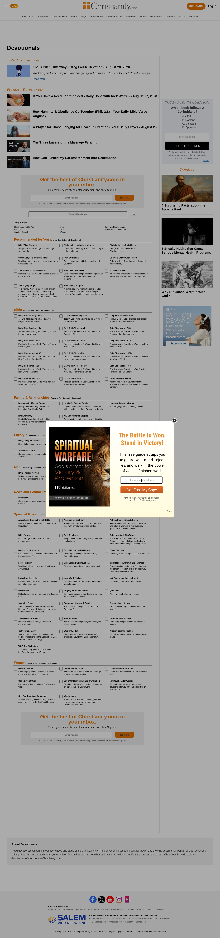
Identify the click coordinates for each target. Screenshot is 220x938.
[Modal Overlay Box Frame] (110, 469)
